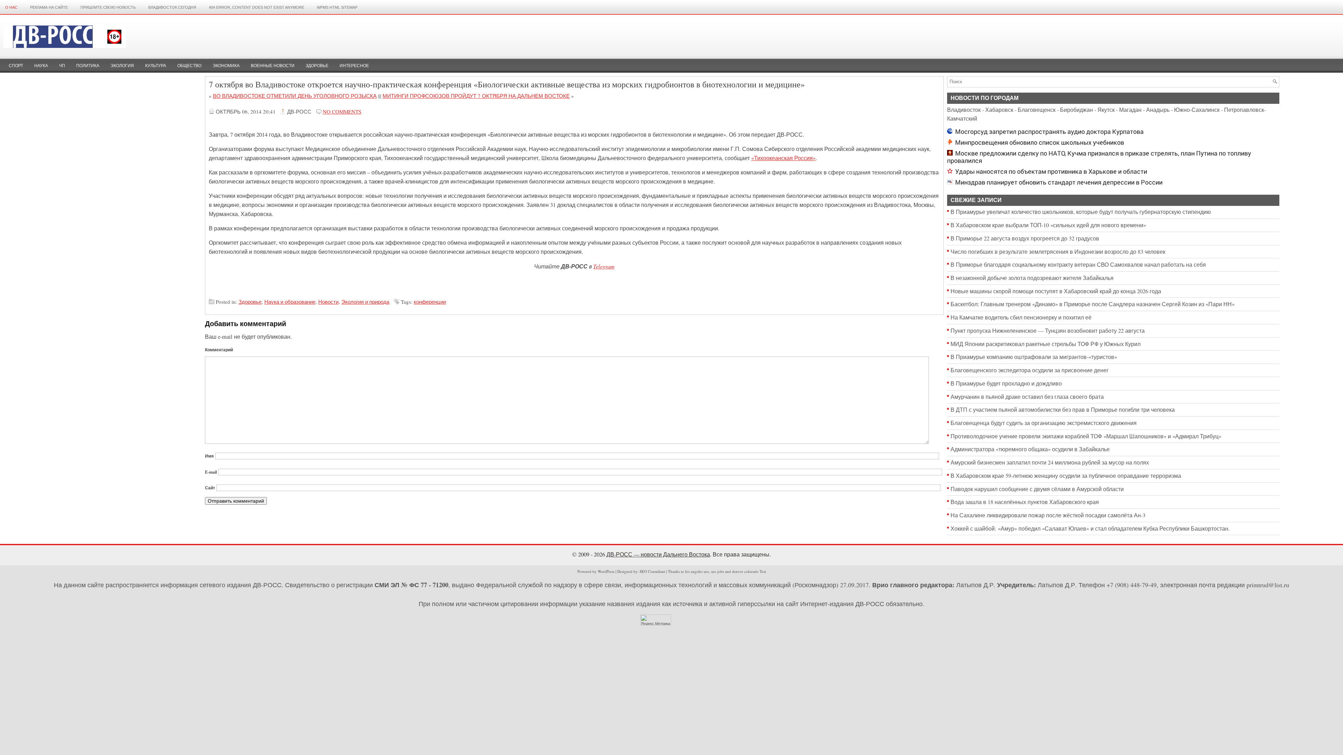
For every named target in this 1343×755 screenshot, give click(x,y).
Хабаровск (999, 110)
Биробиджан (1076, 110)
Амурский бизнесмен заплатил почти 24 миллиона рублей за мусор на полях (1050, 462)
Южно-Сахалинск (1197, 110)
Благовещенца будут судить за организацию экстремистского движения (1044, 423)
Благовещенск (1037, 110)
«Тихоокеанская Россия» (783, 158)
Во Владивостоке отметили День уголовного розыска (295, 95)
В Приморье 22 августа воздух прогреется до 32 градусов (1025, 238)
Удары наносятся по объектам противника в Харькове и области (1051, 171)
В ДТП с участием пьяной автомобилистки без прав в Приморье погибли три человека (1063, 410)
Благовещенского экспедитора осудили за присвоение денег (1030, 370)
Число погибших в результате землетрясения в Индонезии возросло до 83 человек (1058, 252)
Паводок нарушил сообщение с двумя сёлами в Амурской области (1037, 489)
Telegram (603, 266)
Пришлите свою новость (108, 7)
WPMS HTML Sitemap (337, 7)
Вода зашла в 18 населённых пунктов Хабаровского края (1025, 502)
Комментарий (219, 350)
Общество (189, 65)
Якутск (1106, 110)
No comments (342, 111)
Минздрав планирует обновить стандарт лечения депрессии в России (1059, 182)
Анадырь (1158, 110)
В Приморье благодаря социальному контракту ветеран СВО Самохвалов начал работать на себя (1078, 264)
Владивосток (964, 110)
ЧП (62, 65)
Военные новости (272, 65)
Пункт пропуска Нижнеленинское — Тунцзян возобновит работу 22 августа (1048, 331)
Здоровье (317, 65)
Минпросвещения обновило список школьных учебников (1039, 142)
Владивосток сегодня (172, 7)
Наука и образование (289, 301)
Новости (328, 301)
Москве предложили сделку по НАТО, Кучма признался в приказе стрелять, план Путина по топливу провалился (1099, 157)
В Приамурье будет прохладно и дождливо (1006, 383)
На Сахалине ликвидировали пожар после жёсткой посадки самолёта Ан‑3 (1048, 515)
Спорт (16, 65)
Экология (122, 65)
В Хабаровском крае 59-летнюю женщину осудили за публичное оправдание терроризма (1066, 476)
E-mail (211, 472)
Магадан (1130, 110)
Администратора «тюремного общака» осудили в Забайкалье (1030, 449)
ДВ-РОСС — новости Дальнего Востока (658, 554)
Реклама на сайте (49, 7)
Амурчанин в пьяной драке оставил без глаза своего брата (1027, 397)
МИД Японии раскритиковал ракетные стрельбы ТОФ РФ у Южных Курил (1046, 344)
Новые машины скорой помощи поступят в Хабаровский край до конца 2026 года (1056, 291)
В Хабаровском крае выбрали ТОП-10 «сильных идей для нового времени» (1048, 225)
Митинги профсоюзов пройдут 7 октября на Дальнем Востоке (476, 95)
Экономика (226, 65)
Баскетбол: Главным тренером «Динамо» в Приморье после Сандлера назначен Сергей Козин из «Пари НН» (1093, 304)
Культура (155, 65)
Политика (87, 65)
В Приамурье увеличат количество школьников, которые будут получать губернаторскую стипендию (1081, 212)
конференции (430, 301)
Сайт (210, 488)
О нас (11, 7)
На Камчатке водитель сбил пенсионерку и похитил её (1021, 317)
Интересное (354, 65)
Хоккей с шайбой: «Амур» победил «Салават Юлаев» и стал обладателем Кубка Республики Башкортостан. (1090, 528)
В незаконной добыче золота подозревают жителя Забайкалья (1032, 278)
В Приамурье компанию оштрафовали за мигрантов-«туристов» (1034, 357)
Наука (41, 65)
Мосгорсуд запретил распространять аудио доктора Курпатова (1049, 131)
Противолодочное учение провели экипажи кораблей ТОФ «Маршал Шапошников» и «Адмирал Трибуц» (1086, 436)
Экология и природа (365, 301)
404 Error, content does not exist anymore (256, 7)
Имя (209, 456)
